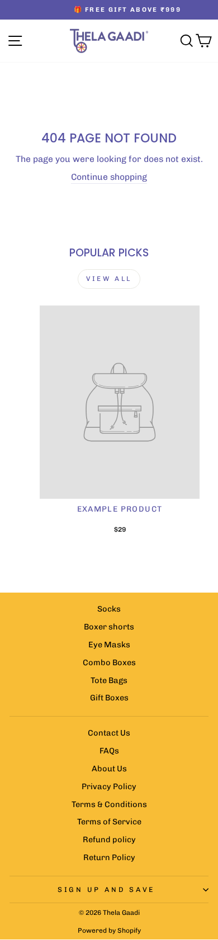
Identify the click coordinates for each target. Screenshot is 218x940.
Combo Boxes (109, 662)
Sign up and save (106, 889)
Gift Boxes (109, 698)
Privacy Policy (109, 786)
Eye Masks (109, 645)
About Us (109, 769)
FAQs (109, 751)
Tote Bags (109, 680)
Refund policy (109, 839)
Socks (109, 609)
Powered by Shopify (109, 930)
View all (109, 279)
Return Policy (109, 857)
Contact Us (109, 733)
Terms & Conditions (109, 804)
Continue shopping (109, 176)
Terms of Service (109, 822)
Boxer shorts (109, 627)
